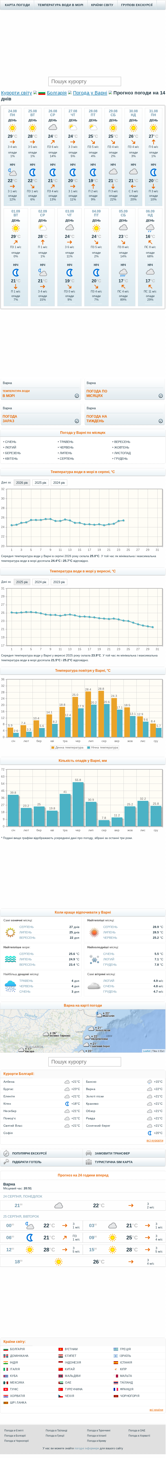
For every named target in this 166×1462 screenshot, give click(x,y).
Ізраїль (125, 1355)
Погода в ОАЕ (136, 1430)
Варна (90, 1089)
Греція (125, 1349)
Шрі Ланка (18, 1402)
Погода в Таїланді (56, 1430)
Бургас (8, 1089)
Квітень (11, 458)
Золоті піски (95, 1096)
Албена (9, 1081)
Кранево (92, 1103)
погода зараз (10, 419)
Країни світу (102, 5)
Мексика (17, 1382)
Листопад (122, 453)
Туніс (14, 1389)
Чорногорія (129, 1396)
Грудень (121, 458)
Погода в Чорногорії (16, 1440)
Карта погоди (17, 5)
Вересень (122, 442)
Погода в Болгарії (15, 1435)
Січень (10, 442)
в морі (16, 394)
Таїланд (126, 1382)
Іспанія (126, 1362)
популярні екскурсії (29, 1153)
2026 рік (22, 482)
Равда (90, 1118)
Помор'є (9, 1118)
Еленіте (9, 1096)
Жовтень (121, 447)
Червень (67, 447)
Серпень (67, 458)
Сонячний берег (98, 1125)
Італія (15, 1369)
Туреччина (74, 1389)
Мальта (126, 1376)
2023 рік (59, 582)
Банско (91, 1081)
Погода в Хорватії (139, 1435)
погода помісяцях (96, 393)
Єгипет (70, 1355)
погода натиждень (96, 419)
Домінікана (19, 1355)
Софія (8, 1133)
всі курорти (155, 1140)
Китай (70, 1369)
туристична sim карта (114, 1162)
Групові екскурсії (137, 5)
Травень (66, 442)
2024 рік (59, 482)
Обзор (90, 1111)
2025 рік (40, 482)
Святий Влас (12, 1125)
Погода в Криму (96, 1440)
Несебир (9, 1111)
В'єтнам (71, 1349)
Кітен (7, 1103)
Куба (14, 1376)
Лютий (10, 447)
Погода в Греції (55, 1435)
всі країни (156, 1409)
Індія (14, 1362)
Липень (66, 453)
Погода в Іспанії (96, 1435)
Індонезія (73, 1362)
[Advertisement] (83, 43)
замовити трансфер (112, 1153)
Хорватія (17, 1396)
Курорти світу (16, 92)
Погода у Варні (90, 92)
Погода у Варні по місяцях (82, 432)
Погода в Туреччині (98, 1430)
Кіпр (123, 1369)
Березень (13, 453)
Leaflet (146, 1051)
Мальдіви (72, 1376)
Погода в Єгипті (13, 1430)
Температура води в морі (60, 5)
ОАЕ (68, 1382)
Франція (126, 1389)
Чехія (69, 1396)
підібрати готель (26, 1162)
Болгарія (57, 92)
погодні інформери (87, 1448)
